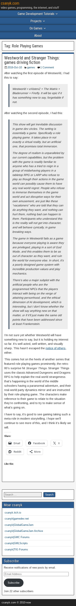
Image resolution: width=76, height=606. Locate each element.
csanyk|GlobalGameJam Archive (24, 530)
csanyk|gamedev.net (17, 518)
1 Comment (47, 67)
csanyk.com (10, 3)
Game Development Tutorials (36, 14)
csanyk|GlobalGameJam (19, 524)
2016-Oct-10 (14, 67)
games (31, 67)
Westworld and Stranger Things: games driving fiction (32, 60)
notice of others (55, 348)
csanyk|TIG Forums (16, 549)
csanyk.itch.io (13, 512)
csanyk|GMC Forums (17, 537)
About (38, 35)
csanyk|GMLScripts (16, 543)
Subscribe (13, 582)
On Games (36, 28)
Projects (36, 21)
